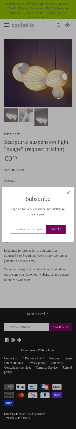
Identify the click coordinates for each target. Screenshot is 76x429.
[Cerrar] (68, 192)
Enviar (55, 229)
